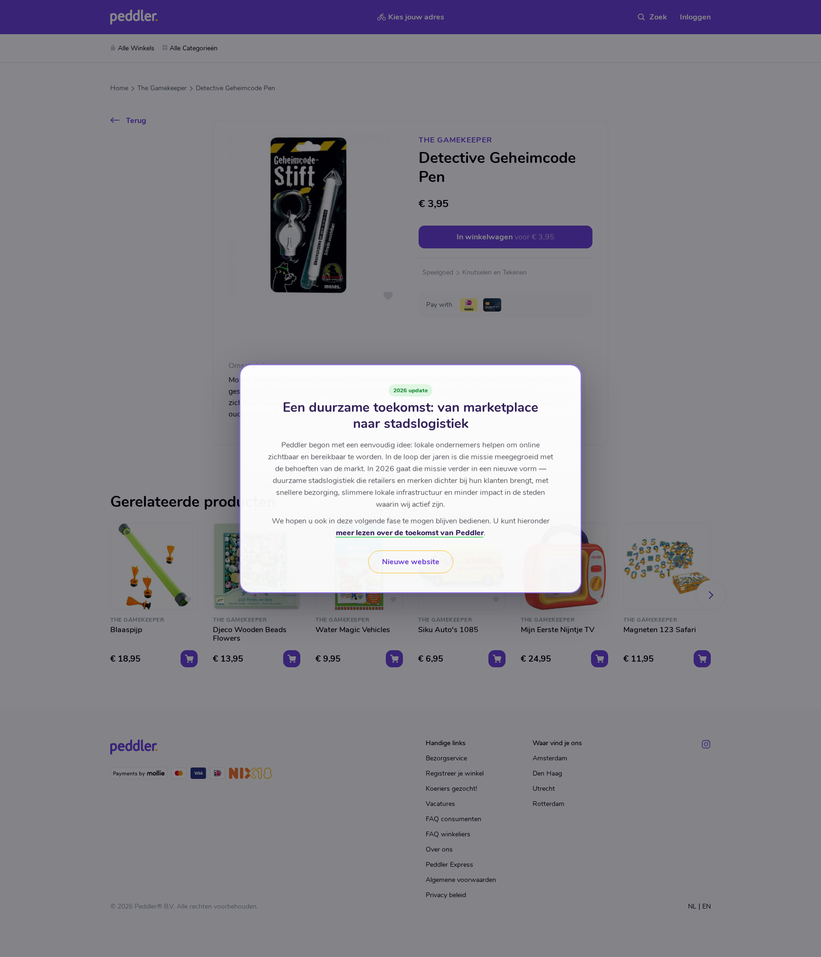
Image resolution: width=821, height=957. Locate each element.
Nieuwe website (410, 562)
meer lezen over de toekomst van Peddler (410, 533)
